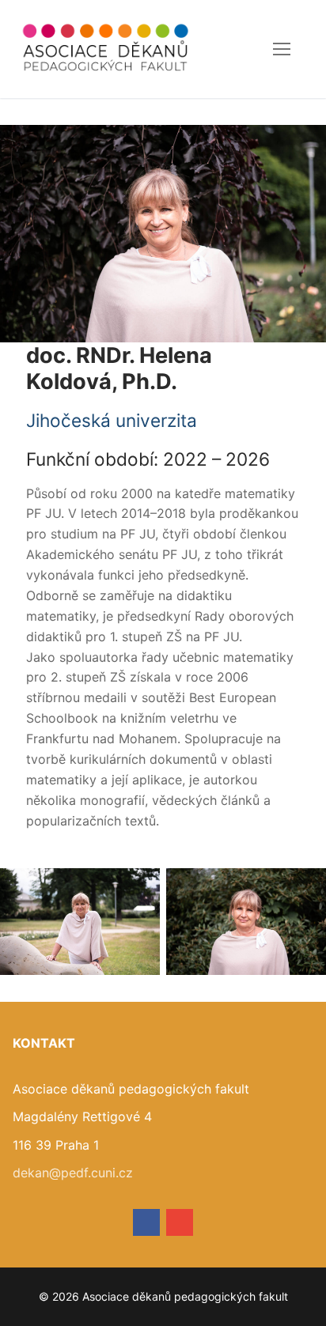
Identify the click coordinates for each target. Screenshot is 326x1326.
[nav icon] (281, 49)
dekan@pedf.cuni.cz (73, 1173)
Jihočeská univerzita (111, 420)
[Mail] (179, 1222)
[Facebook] (146, 1222)
